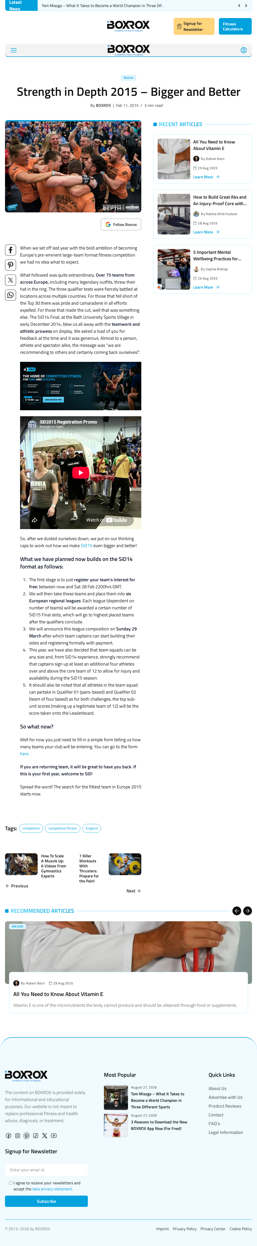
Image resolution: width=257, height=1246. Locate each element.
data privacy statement (52, 1189)
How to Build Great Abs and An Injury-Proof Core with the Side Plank (219, 203)
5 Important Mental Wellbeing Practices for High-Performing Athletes (218, 259)
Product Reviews (225, 1106)
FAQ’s (214, 1123)
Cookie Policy (241, 1229)
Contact (216, 1114)
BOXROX (103, 105)
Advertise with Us (225, 1097)
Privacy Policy (185, 1229)
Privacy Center (213, 1229)
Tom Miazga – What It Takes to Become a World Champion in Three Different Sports (113, 6)
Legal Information (226, 1132)
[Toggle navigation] (13, 50)
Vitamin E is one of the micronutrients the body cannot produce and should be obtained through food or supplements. (125, 1005)
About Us (217, 1088)
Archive (128, 77)
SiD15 (86, 545)
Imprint (162, 1229)
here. (25, 753)
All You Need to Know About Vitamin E (214, 145)
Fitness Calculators (233, 26)
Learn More (203, 176)
